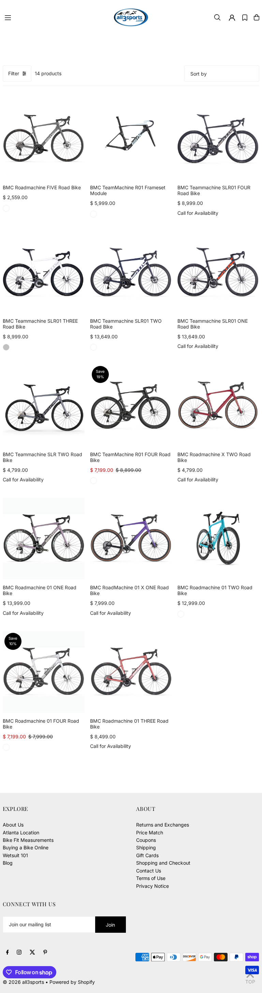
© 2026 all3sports (23, 982)
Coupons (146, 840)
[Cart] (256, 17)
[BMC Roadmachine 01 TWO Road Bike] (218, 538)
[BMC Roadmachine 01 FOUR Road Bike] (44, 672)
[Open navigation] (56, 17)
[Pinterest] (45, 952)
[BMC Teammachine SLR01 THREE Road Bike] (44, 272)
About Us (13, 825)
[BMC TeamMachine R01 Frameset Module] (131, 138)
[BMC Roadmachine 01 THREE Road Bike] (131, 672)
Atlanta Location (21, 832)
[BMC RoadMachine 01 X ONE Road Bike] (131, 538)
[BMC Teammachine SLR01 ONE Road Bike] (218, 272)
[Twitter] (32, 952)
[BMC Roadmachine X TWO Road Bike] (218, 405)
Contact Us (148, 871)
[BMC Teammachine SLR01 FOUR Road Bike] (218, 138)
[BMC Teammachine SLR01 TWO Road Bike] (131, 272)
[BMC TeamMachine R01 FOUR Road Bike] (131, 405)
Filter (13, 73)
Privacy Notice (152, 886)
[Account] (232, 18)
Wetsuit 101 (15, 855)
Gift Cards (147, 855)
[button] (245, 17)
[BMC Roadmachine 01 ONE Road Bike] (44, 538)
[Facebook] (7, 952)
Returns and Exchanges (162, 825)
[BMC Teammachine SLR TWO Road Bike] (44, 405)
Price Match (149, 832)
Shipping (146, 847)
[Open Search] (217, 17)
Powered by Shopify (72, 982)
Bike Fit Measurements (28, 840)
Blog (8, 863)
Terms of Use (150, 878)
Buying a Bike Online (25, 847)
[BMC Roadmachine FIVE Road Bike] (44, 138)
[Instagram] (19, 952)
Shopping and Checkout (163, 863)
